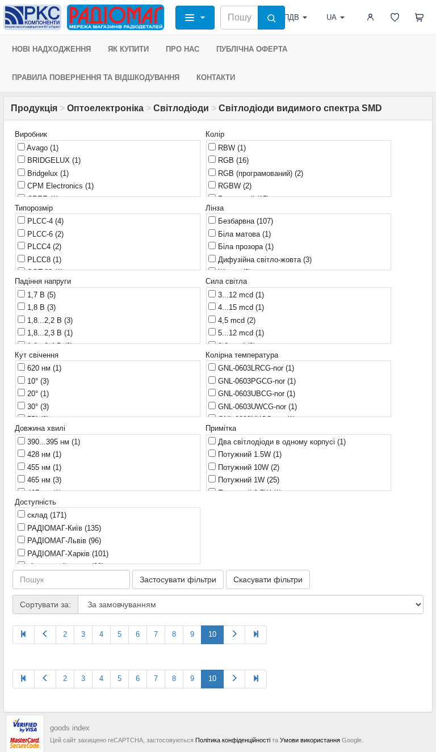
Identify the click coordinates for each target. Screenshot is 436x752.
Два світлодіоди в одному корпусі (281, 442)
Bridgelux (47, 173)
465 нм (43, 480)
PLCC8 (43, 259)
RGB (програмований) (259, 173)
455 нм (43, 467)
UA (331, 17)
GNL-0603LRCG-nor (255, 368)
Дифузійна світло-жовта (264, 259)
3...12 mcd (240, 295)
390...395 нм (52, 442)
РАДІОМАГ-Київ (63, 528)
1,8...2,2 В (49, 320)
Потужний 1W (247, 480)
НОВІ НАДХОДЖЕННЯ (51, 49)
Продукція (34, 108)
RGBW (233, 186)
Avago (41, 148)
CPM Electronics (59, 186)
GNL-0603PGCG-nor (256, 381)
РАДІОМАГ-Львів (63, 540)
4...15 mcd (240, 307)
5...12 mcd (240, 333)
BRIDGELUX (53, 160)
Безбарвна (244, 221)
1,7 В (40, 295)
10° (37, 381)
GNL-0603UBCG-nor (255, 393)
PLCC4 (43, 246)
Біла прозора (245, 246)
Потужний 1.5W (249, 454)
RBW (231, 148)
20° (37, 393)
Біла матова (243, 234)
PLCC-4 (44, 221)
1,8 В (40, 307)
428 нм (43, 454)
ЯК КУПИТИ (128, 49)
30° (37, 406)
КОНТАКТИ (215, 77)
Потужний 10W (247, 467)
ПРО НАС (182, 49)
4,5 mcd (235, 320)
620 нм (43, 368)
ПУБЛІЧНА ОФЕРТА (251, 49)
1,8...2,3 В (49, 333)
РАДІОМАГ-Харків (66, 553)
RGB (232, 160)
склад (45, 515)
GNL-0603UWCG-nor (256, 406)
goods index (70, 728)
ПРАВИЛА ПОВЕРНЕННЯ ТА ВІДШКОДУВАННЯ (95, 77)
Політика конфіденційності (232, 740)
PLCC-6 (44, 234)
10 (212, 634)
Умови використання (310, 740)
